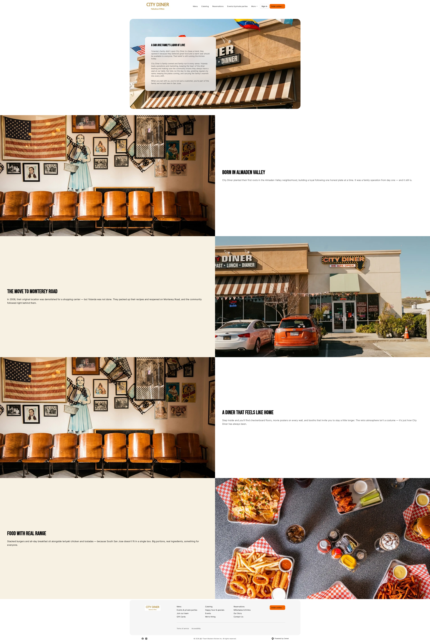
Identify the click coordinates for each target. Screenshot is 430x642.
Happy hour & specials (214, 610)
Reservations (218, 6)
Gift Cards (181, 617)
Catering (205, 6)
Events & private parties (237, 6)
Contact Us (238, 617)
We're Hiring (210, 617)
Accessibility (196, 628)
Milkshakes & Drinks (242, 610)
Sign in (264, 6)
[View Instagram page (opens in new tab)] (146, 638)
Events (208, 613)
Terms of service (183, 628)
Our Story (238, 613)
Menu (195, 6)
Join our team (183, 613)
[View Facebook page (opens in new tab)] (142, 638)
